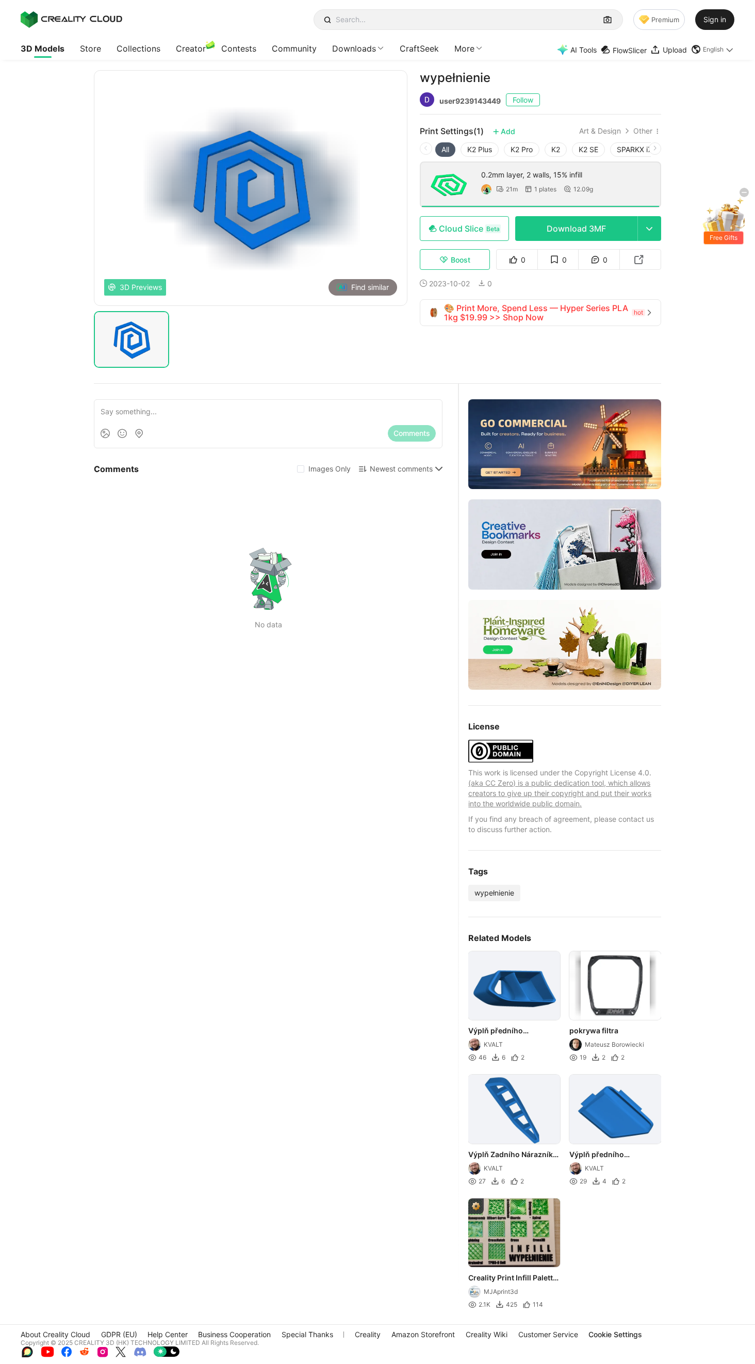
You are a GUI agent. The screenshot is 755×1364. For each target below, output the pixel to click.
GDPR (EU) (119, 1334)
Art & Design (600, 131)
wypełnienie (494, 892)
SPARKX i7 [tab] (634, 149)
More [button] (464, 48)
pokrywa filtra (593, 1031)
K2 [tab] (555, 149)
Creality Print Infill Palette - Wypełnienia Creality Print (512, 1278)
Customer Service (548, 1334)
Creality (368, 1334)
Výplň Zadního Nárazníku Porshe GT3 (512, 1155)
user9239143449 (470, 100)
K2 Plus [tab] (479, 149)
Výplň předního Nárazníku (495, 1032)
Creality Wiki (486, 1334)
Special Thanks (307, 1334)
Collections (138, 48)
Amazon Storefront (423, 1334)
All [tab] (445, 149)
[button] (712, 49)
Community (294, 48)
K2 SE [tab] (588, 149)
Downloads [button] (354, 48)
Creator (191, 48)
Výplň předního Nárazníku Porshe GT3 (609, 1155)
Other (642, 131)
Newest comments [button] (401, 468)
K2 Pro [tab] (522, 149)
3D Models (42, 48)
